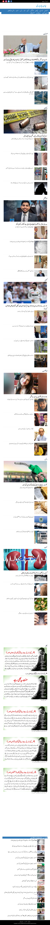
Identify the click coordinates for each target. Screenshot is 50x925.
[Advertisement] (24, 21)
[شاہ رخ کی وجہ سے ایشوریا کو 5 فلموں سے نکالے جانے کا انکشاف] (40, 420)
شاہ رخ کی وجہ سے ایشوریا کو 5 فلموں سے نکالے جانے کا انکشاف (23, 414)
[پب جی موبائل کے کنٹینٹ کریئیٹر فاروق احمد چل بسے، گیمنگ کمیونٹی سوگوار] (25, 211)
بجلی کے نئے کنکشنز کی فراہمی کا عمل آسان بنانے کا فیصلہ (24, 531)
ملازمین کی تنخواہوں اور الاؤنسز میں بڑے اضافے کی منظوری (27, 869)
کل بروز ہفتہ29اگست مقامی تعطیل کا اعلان (29, 880)
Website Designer (30, 923)
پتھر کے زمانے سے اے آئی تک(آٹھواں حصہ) (39, 792)
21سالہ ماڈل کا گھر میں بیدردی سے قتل (38, 396)
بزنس (21, 10)
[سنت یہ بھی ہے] (25, 688)
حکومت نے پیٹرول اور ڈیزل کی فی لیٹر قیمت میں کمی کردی (35, 484)
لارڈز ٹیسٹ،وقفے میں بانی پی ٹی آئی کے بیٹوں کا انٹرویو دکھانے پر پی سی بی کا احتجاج (20, 355)
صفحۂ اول (46, 10)
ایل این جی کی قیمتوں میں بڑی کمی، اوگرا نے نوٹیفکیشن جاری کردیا (23, 517)
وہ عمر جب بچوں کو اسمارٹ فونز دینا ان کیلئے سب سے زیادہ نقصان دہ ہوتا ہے (21, 584)
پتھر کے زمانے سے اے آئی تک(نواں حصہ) (39, 762)
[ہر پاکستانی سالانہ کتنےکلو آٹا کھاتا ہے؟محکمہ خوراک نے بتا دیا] (40, 578)
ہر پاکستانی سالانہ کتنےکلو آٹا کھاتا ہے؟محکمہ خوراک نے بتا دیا (24, 575)
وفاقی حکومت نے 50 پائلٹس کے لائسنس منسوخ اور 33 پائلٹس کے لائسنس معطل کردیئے (20, 62)
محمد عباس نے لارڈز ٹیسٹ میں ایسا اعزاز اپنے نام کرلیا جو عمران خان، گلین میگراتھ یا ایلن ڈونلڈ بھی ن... (20, 893)
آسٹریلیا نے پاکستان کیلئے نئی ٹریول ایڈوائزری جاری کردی (27, 903)
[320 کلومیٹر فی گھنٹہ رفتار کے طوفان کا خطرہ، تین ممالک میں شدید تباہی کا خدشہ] (40, 247)
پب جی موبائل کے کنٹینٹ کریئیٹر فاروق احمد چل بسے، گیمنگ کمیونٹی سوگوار (31, 224)
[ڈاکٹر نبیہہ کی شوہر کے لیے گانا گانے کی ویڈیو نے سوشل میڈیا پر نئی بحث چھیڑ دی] (40, 449)
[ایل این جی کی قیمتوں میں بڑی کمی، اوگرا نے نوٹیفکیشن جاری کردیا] (40, 523)
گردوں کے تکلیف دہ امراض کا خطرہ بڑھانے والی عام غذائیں (34, 572)
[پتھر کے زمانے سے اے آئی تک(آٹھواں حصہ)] (25, 780)
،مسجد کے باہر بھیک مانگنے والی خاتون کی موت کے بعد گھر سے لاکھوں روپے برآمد (21, 256)
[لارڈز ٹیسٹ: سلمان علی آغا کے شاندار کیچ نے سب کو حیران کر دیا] (40, 346)
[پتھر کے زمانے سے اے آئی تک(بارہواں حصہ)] (25, 659)
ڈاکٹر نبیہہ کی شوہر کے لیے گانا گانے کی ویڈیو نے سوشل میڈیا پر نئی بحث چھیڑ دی (21, 443)
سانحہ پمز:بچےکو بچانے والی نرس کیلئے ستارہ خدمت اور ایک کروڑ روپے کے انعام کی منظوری (19, 168)
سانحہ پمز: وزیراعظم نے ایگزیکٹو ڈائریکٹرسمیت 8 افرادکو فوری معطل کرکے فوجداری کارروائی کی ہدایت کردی (25, 59)
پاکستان (36, 10)
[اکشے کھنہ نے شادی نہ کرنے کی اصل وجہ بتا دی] (40, 435)
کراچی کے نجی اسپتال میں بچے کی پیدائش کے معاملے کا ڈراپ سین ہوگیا (22, 153)
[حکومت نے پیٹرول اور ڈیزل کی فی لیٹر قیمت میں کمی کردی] (25, 472)
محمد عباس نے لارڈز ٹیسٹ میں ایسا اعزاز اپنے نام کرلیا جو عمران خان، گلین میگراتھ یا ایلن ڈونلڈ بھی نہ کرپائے (26, 307)
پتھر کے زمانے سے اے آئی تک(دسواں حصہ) (39, 731)
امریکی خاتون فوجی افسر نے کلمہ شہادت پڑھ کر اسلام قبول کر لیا (24, 227)
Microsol (34, 923)
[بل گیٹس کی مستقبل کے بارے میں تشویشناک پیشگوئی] (40, 274)
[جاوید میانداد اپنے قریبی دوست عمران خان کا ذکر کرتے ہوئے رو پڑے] (40, 332)
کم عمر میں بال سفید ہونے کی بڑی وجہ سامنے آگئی (26, 613)
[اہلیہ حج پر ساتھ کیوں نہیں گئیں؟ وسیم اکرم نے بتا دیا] (40, 317)
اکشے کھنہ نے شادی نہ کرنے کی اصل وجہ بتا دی (25, 429)
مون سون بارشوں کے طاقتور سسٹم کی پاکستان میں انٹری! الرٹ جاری (25, 875)
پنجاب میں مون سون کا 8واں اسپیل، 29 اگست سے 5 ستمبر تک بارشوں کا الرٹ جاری (22, 915)
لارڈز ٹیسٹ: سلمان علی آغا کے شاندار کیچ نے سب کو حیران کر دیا (23, 340)
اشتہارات (26, 922)
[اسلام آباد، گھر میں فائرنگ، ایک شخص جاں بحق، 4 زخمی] (25, 122)
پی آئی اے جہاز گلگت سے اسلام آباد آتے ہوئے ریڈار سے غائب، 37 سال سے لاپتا (22, 851)
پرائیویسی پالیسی (21, 922)
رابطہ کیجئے (29, 922)
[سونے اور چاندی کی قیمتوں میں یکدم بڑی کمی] (40, 493)
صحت (17, 10)
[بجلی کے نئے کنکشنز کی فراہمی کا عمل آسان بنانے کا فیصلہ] (40, 537)
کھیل (28, 10)
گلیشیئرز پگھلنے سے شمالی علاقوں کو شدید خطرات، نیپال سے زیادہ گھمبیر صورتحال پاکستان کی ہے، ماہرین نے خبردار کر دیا (18, 93)
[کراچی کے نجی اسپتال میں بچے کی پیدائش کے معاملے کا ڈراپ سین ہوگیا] (40, 159)
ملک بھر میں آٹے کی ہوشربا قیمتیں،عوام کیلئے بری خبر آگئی (24, 502)
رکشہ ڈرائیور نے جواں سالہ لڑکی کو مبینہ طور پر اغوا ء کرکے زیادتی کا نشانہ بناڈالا (22, 183)
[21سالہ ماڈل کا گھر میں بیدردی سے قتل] (25, 384)
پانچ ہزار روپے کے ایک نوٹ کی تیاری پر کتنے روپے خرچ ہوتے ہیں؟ (24, 886)
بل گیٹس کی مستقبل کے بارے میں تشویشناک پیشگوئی (25, 271)
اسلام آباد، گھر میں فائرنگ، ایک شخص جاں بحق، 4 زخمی (35, 136)
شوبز (24, 10)
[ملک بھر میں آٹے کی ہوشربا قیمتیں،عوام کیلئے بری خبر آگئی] (40, 508)
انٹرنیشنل (32, 10)
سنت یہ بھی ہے (44, 700)
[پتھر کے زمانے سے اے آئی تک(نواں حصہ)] (25, 749)
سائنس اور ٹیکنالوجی (11, 10)
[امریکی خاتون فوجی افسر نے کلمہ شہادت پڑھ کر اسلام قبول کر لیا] (40, 233)
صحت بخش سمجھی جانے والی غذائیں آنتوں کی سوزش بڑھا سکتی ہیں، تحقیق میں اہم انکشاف (19, 598)
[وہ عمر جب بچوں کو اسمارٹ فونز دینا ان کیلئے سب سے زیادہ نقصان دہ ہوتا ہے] (40, 590)
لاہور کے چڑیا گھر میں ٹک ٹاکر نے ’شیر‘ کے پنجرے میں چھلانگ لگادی (22, 138)
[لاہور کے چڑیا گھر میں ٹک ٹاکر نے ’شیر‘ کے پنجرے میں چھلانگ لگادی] (40, 145)
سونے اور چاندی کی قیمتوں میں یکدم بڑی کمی (26, 487)
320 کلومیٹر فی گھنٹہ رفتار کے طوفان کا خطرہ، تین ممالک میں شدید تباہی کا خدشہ (21, 241)
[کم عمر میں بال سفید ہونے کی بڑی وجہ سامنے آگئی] (40, 619)
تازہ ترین (41, 10)
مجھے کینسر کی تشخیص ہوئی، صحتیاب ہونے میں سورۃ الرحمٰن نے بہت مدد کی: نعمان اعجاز (20, 399)
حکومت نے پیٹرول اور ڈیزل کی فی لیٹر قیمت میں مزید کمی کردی (26, 857)
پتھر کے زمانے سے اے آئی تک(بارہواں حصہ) (36, 673)
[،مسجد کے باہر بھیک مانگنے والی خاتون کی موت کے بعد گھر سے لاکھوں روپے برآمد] (40, 262)
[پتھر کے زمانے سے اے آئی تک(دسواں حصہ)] (25, 718)
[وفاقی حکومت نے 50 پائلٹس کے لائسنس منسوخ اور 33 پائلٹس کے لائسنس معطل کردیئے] (41, 68)
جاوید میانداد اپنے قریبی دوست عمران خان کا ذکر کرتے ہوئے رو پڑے (22, 326)
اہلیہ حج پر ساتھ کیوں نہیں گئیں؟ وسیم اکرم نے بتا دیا (25, 311)
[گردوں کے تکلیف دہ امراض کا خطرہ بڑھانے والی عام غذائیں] (25, 560)
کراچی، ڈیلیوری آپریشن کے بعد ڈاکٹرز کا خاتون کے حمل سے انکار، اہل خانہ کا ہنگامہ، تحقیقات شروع (19, 77)
